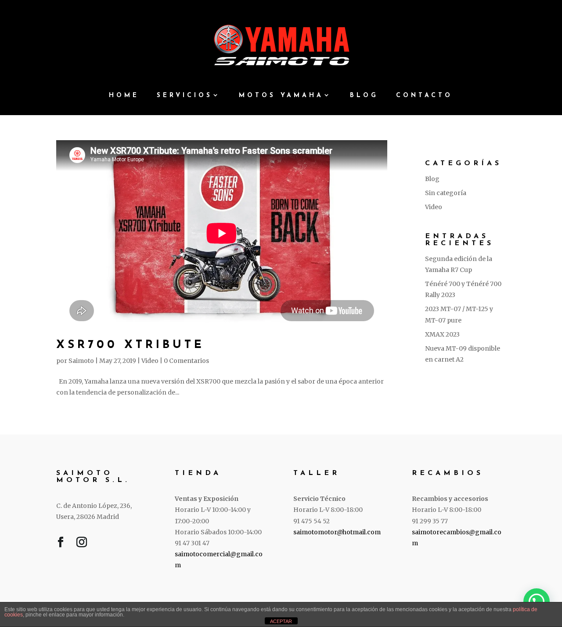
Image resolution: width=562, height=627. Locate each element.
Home (124, 96)
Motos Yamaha (281, 96)
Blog (364, 96)
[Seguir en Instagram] (81, 544)
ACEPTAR (281, 621)
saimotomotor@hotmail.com (337, 532)
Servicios (185, 96)
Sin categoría (445, 193)
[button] (536, 601)
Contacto (424, 96)
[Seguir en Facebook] (60, 544)
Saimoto (81, 361)
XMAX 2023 (442, 334)
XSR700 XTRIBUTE (130, 345)
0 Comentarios (186, 361)
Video (150, 361)
